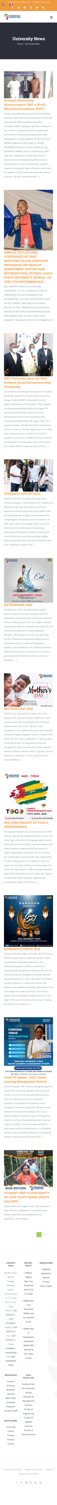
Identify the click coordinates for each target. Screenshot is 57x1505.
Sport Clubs (11, 1398)
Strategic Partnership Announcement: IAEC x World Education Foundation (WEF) (25, 85)
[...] (38, 176)
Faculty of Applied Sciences (28, 1421)
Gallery (32, 85)
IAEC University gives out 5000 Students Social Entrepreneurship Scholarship (25, 355)
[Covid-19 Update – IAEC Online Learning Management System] (28, 1046)
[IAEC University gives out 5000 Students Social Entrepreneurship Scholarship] (28, 354)
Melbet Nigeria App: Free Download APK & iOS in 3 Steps (28, 1283)
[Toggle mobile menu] (51, 17)
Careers (10, 1443)
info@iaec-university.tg (41, 2)
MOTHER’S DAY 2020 (25, 690)
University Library (11, 1429)
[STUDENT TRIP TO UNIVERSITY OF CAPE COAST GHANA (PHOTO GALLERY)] (28, 1170)
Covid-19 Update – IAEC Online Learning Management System (25, 1046)
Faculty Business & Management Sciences (28, 1398)
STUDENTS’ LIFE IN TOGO (25, 475)
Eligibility (46, 1269)
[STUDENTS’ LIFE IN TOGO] (28, 475)
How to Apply (46, 1286)
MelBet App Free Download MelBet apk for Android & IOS (28, 1311)
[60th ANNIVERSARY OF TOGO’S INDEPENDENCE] (28, 797)
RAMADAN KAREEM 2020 (25, 921)
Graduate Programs (10, 1404)
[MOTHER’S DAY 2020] (28, 690)
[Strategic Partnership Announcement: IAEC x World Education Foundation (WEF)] (28, 84)
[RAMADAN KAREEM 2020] (28, 921)
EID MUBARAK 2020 (25, 580)
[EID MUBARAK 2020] (28, 580)
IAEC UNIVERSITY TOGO (11, 1360)
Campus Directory (11, 1383)
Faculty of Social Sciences (28, 1432)
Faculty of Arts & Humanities (28, 1386)
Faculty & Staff (10, 1410)
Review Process (46, 1279)
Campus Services (11, 1437)
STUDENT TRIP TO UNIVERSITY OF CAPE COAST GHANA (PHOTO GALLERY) (25, 1170)
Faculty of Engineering (28, 1411)
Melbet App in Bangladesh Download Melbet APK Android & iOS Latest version (28, 1343)
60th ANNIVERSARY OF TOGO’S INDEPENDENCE (25, 797)
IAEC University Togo (13, 1469)
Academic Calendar (10, 1391)
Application (46, 1273)
